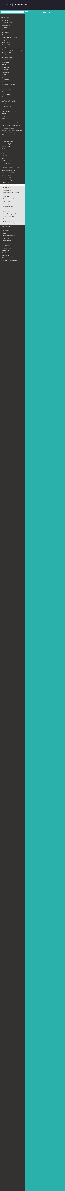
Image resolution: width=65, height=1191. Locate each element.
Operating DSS (6, 182)
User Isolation (6, 226)
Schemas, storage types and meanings (12, 49)
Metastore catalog (7, 180)
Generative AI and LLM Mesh (9, 37)
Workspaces (5, 72)
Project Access (7, 190)
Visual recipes (5, 32)
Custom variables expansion (9, 243)
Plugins (4, 233)
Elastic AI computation (8, 172)
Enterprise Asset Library (8, 235)
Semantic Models (6, 42)
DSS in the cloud (6, 175)
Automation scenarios (8, 128)
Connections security (9, 199)
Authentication (7, 187)
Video (3, 118)
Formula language (6, 240)
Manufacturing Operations (9, 144)
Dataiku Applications (7, 82)
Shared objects (7, 204)
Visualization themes (7, 248)
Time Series (5, 104)
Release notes (6, 255)
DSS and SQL (5, 87)
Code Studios (5, 62)
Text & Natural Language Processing (12, 111)
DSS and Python (6, 89)
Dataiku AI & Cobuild (7, 45)
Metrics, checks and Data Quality (11, 125)
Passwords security (8, 216)
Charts (4, 47)
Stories (4, 74)
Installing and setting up (8, 170)
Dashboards (5, 69)
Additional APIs (6, 163)
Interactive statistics (7, 57)
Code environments (7, 97)
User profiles (6, 201)
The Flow (4, 27)
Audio (3, 116)
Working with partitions (8, 84)
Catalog (4, 77)
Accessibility (5, 250)
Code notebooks (6, 59)
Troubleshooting (6, 253)
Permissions (6, 196)
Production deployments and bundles (12, 130)
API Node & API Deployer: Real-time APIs (12, 133)
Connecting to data (7, 22)
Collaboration (5, 67)
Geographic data (6, 106)
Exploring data (6, 25)
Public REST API (6, 160)
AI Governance (6, 137)
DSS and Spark (6, 94)
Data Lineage (5, 79)
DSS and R (4, 92)
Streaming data (6, 238)
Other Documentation (8, 258)
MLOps (4, 54)
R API (3, 158)
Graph (3, 108)
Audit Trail (6, 211)
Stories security (7, 221)
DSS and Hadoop (6, 177)
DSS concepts (6, 20)
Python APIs (5, 155)
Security (4, 185)
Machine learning (6, 52)
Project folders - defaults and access (11, 193)
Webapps (4, 64)
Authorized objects (8, 206)
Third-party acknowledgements (10, 260)
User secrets (6, 209)
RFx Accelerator (6, 148)
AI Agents (4, 40)
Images (4, 113)
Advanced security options (10, 218)
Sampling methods (7, 245)
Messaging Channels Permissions (12, 223)
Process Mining (6, 146)
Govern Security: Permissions (11, 214)
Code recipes (5, 35)
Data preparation (6, 30)
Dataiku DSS (46, 12)
